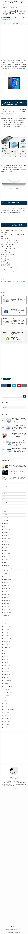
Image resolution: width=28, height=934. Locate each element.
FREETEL (7, 529)
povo (6, 517)
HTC (6, 550)
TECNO (7, 647)
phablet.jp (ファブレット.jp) (14, 2)
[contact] (16, 789)
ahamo (6, 615)
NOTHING (7, 609)
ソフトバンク (8, 686)
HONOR (7, 544)
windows (7, 665)
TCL (6, 644)
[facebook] (12, 789)
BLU (6, 526)
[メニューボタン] (2, 2)
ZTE (6, 677)
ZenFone (7, 674)
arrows (6, 508)
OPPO (6, 621)
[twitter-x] (14, 789)
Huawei (7, 553)
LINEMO (7, 689)
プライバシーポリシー (18, 929)
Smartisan (7, 641)
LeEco (6, 585)
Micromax (7, 600)
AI (5, 496)
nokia (6, 606)
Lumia (6, 594)
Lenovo (7, 588)
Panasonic (7, 626)
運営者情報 (7, 929)
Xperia (6, 671)
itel (5, 576)
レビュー (7, 715)
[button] (3, 385)
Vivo (6, 659)
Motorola (7, 603)
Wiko (6, 662)
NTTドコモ (7, 612)
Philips (6, 629)
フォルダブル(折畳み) (10, 709)
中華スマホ (7, 718)
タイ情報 (7, 695)
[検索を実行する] (24, 396)
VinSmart (7, 656)
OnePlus (7, 618)
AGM (6, 493)
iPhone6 (7, 573)
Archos (6, 505)
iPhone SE (7, 570)
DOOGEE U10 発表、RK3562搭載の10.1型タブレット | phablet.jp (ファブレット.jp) (18, 322)
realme (6, 623)
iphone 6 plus (8, 568)
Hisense (7, 538)
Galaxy (6, 532)
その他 (6, 683)
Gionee (6, 535)
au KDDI (7, 514)
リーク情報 (7, 712)
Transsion (7, 650)
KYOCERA (7, 579)
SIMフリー (7, 638)
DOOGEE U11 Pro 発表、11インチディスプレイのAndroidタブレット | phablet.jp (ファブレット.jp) (18, 311)
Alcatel (6, 502)
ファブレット (8, 703)
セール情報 (7, 680)
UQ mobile (7, 520)
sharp (6, 635)
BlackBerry (7, 523)
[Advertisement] (14, 41)
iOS (6, 559)
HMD (6, 541)
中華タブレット (6, 17)
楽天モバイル (8, 724)
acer (6, 490)
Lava (6, 582)
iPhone (6, 565)
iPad (6, 562)
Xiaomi (6, 668)
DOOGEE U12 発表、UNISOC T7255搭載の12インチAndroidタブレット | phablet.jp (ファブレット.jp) (18, 300)
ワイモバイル (7, 692)
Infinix (6, 556)
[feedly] (15, 927)
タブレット (8, 698)
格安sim (7, 721)
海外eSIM (7, 727)
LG (6, 591)
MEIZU (6, 597)
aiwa (6, 499)
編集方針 (12, 929)
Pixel (6, 632)
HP (5, 547)
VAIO (6, 653)
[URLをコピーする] (24, 385)
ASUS (6, 511)
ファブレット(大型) (9, 706)
